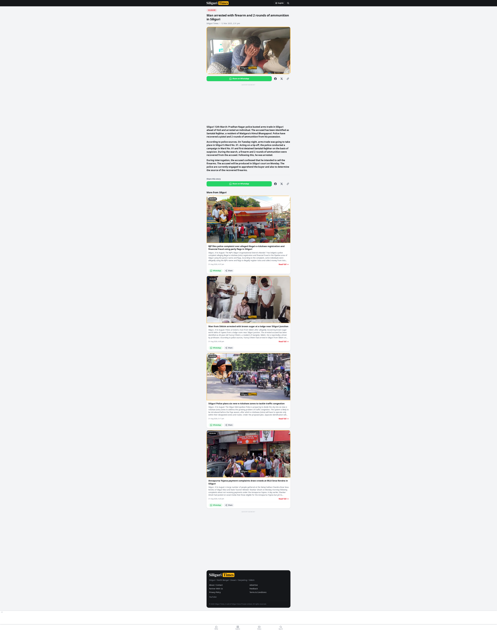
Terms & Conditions (258, 592)
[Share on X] (281, 78)
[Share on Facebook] (275, 78)
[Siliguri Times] (218, 3)
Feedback (254, 588)
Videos (259, 629)
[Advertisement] (248, 104)
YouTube (213, 597)
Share (230, 271)
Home (216, 629)
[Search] (288, 3)
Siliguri (211, 10)
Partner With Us (216, 588)
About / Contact (216, 585)
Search (281, 629)
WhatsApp (217, 271)
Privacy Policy (215, 592)
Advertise (254, 585)
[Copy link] (287, 78)
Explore (237, 629)
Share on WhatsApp (240, 78)
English (281, 3)
